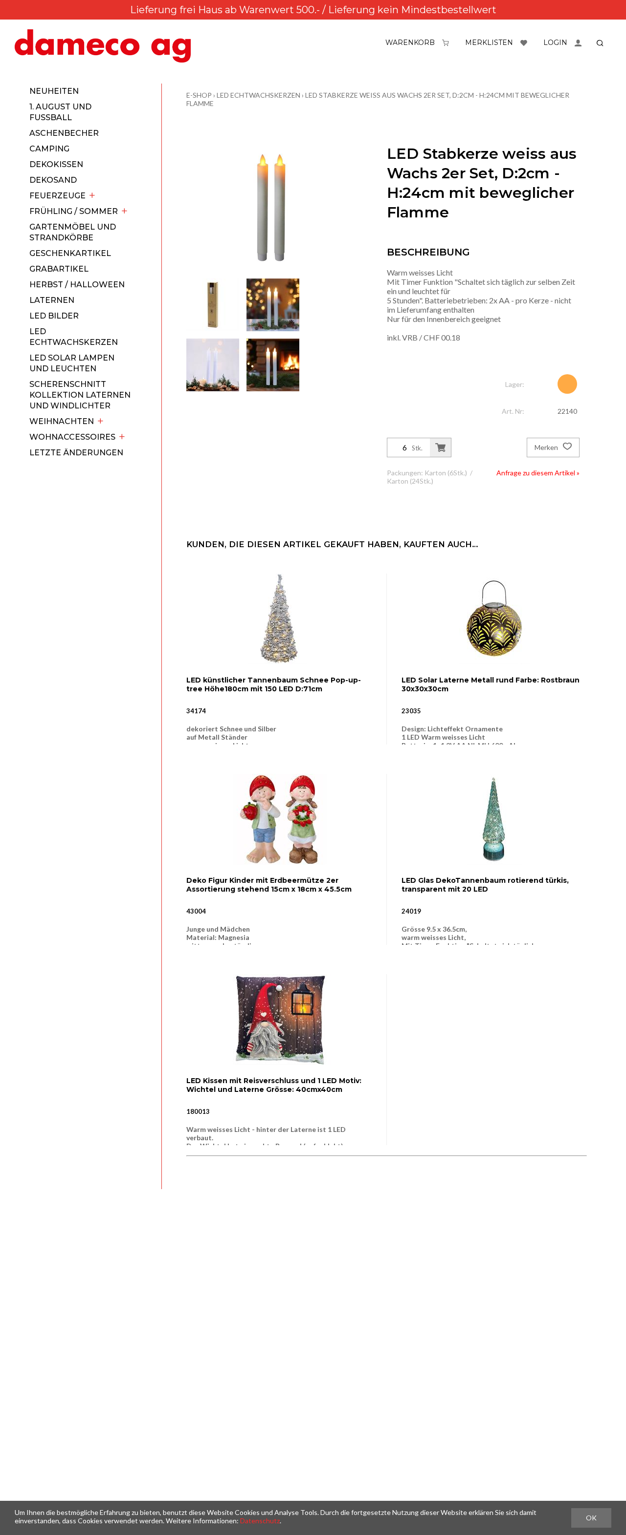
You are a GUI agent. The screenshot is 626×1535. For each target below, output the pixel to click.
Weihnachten (61, 421)
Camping (49, 148)
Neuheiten (54, 91)
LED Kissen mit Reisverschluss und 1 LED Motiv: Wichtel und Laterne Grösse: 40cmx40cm (273, 1085)
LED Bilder (54, 315)
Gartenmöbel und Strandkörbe (72, 232)
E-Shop (199, 95)
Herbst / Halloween (77, 284)
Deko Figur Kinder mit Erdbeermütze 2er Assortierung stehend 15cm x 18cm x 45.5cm (269, 885)
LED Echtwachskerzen (73, 337)
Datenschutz (260, 1520)
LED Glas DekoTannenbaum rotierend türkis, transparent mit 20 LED (485, 885)
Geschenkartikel (70, 253)
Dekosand (53, 180)
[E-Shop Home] (103, 46)
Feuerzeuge (57, 195)
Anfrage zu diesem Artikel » (538, 473)
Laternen (51, 300)
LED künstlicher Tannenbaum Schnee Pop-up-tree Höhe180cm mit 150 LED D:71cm (273, 684)
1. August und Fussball (60, 112)
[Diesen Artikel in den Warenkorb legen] (440, 447)
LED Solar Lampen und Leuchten (71, 363)
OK (591, 1518)
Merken (547, 447)
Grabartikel (59, 269)
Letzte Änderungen (76, 452)
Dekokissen (56, 164)
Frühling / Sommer (73, 211)
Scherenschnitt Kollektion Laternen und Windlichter (80, 395)
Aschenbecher (64, 133)
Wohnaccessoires (72, 437)
